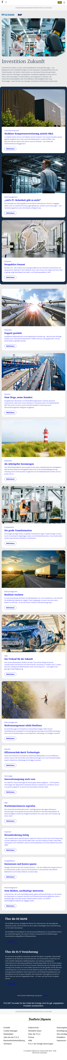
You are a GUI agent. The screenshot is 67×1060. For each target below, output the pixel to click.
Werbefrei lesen (34, 1031)
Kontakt (6, 1027)
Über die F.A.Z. (34, 1034)
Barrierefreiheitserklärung (14, 1040)
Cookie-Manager (10, 1031)
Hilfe (30, 1040)
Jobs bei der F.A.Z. (11, 1037)
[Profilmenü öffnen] (64, 2)
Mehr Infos (11, 942)
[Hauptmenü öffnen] (6, 2)
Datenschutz (33, 1027)
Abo (60, 2)
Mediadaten (8, 1034)
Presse (31, 1037)
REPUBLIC (45, 995)
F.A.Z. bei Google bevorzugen (40, 1044)
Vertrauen (7, 1044)
